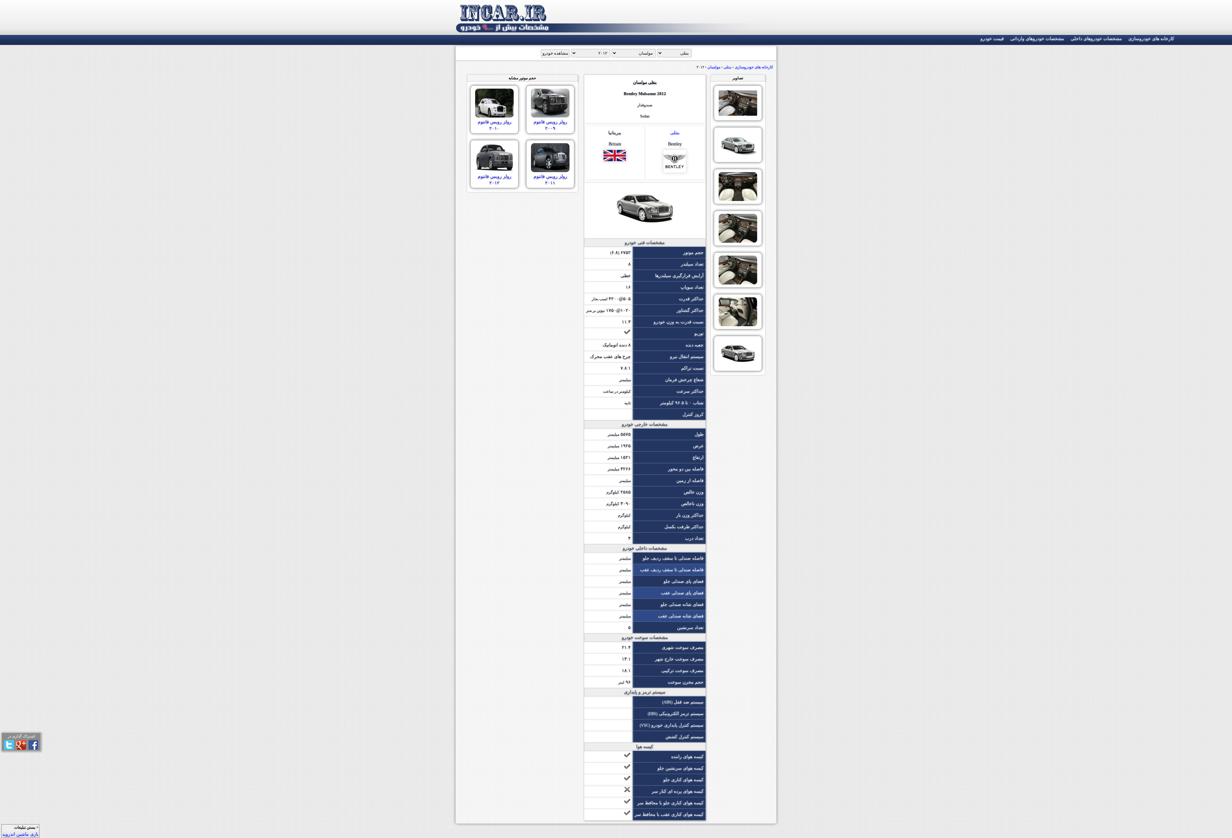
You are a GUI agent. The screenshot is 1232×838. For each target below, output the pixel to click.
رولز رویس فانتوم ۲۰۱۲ (494, 179)
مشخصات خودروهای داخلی (1096, 38)
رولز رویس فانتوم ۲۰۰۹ (550, 125)
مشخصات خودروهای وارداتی (1037, 38)
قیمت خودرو (992, 38)
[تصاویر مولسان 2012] (738, 103)
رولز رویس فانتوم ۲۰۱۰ (494, 125)
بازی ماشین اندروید (20, 834)
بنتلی (675, 132)
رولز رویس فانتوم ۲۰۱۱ (550, 179)
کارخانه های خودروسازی (1151, 38)
